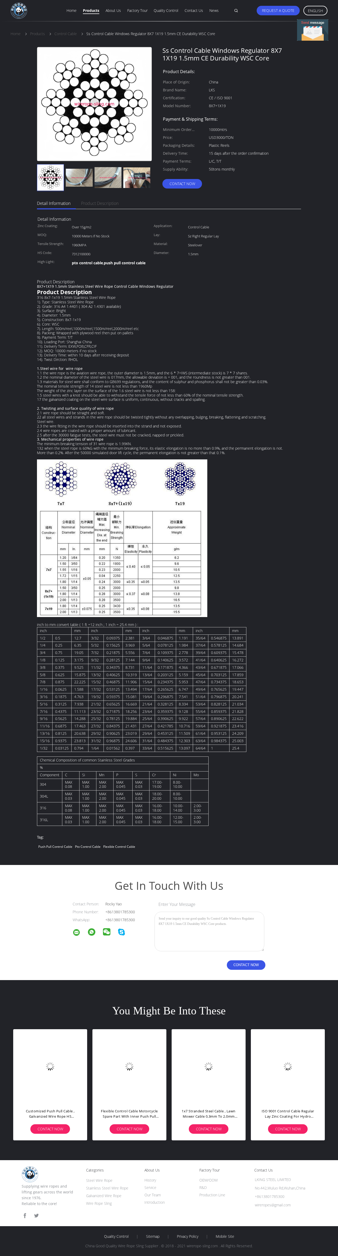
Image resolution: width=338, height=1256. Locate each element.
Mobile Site (225, 1236)
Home (72, 10)
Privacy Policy (187, 1236)
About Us (113, 10)
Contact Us (194, 10)
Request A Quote (278, 10)
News (214, 10)
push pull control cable (55, 846)
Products (91, 10)
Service (150, 1187)
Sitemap (152, 1236)
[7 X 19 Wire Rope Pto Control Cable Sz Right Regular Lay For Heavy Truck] (129, 1066)
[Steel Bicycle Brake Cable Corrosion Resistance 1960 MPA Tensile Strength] (209, 1066)
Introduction (154, 1202)
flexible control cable (119, 846)
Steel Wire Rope (99, 1180)
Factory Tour (137, 10)
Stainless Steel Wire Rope (107, 1188)
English (315, 10)
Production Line (212, 1194)
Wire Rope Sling (99, 1203)
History (150, 1180)
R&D (203, 1187)
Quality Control (166, 10)
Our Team (152, 1194)
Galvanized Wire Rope (103, 1195)
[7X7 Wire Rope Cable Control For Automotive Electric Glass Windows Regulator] (50, 1066)
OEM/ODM (208, 1180)
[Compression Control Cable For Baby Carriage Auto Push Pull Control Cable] (288, 1066)
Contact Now (182, 183)
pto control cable (88, 846)
